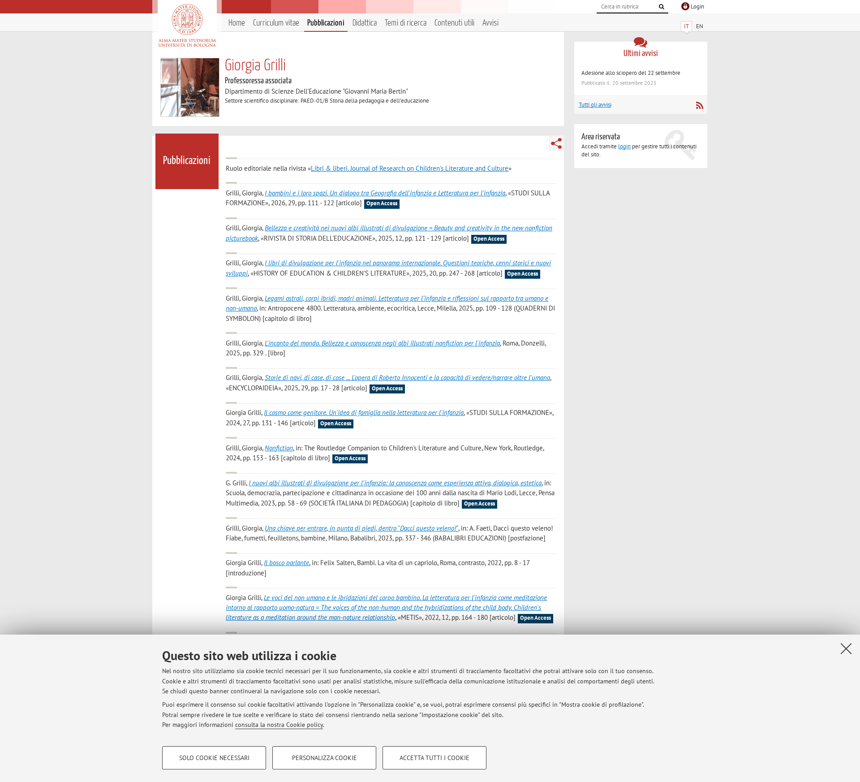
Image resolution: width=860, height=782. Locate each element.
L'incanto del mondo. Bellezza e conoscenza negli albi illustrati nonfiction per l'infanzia (382, 343)
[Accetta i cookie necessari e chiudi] (846, 648)
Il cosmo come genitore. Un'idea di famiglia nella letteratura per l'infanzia (364, 412)
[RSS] (699, 105)
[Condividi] (556, 143)
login (624, 146)
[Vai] (661, 6)
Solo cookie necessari (214, 758)
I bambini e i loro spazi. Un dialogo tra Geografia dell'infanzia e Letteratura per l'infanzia (385, 193)
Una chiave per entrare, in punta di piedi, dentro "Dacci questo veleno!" (361, 528)
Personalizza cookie (324, 758)
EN (699, 26)
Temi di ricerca (405, 23)
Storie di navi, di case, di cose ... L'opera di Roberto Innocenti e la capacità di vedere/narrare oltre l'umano (407, 377)
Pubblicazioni (325, 23)
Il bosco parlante (286, 562)
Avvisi (490, 23)
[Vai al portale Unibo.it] (187, 25)
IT (686, 26)
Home (236, 23)
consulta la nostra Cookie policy (279, 725)
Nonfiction (279, 448)
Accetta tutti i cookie (434, 758)
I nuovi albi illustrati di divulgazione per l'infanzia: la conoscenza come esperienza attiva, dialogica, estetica (395, 483)
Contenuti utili (454, 23)
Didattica (365, 23)
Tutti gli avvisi (595, 104)
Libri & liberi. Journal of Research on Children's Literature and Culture (409, 168)
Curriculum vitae (276, 23)
